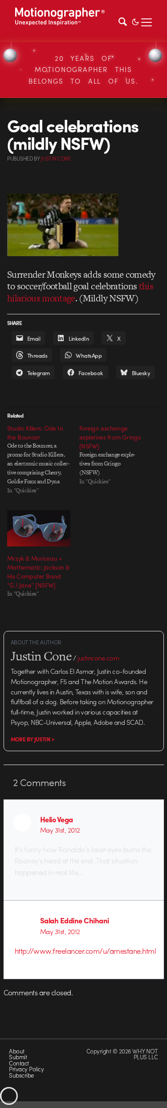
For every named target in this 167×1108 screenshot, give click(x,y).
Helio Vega (56, 819)
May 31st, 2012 (60, 830)
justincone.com (98, 658)
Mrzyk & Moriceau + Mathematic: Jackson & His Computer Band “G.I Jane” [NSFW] (38, 571)
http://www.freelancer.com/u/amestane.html (85, 950)
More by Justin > (33, 739)
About (16, 1051)
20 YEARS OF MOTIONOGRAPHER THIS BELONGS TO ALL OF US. (83, 69)
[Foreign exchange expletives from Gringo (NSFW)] (115, 454)
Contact (19, 1063)
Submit (18, 1057)
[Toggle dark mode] (135, 21)
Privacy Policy (26, 1069)
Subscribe (21, 1075)
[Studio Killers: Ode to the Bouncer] (43, 459)
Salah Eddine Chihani (74, 920)
